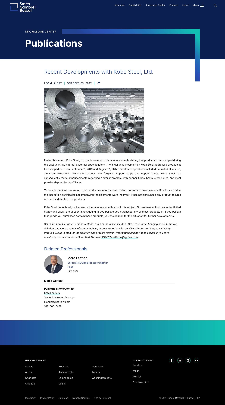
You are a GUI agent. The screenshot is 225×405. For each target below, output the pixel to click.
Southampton (141, 382)
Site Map (63, 398)
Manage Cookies (81, 398)
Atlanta (29, 366)
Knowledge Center (155, 5)
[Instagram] (188, 360)
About (185, 5)
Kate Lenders (52, 293)
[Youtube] (196, 360)
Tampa (96, 372)
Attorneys (119, 5)
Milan (136, 370)
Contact (173, 5)
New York (72, 270)
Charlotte (30, 377)
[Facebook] (171, 360)
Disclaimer (30, 398)
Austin (29, 372)
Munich (137, 376)
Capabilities (135, 5)
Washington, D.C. (102, 377)
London (137, 365)
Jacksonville (65, 372)
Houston (63, 366)
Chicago (30, 383)
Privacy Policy (47, 398)
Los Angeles (65, 377)
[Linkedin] (179, 360)
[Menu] (202, 5)
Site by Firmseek (102, 398)
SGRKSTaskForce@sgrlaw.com (119, 237)
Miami (62, 383)
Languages (208, 5)
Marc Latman (77, 258)
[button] (98, 83)
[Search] (215, 5)
